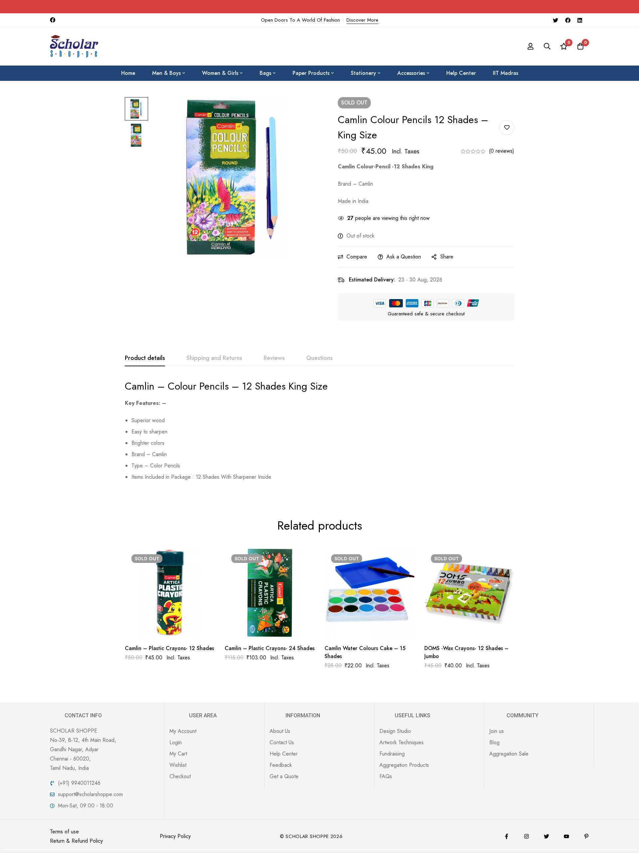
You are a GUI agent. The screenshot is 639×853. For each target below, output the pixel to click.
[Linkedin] (580, 20)
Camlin (139, 386)
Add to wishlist (506, 127)
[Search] (547, 46)
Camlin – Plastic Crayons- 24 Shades (270, 648)
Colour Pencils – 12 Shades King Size (248, 386)
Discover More (362, 20)
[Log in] (530, 46)
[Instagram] (526, 836)
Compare (356, 256)
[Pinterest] (586, 836)
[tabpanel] (319, 433)
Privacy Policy (175, 836)
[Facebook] (567, 20)
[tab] (145, 358)
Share (446, 256)
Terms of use (64, 831)
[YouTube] (566, 836)
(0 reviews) (501, 151)
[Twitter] (555, 20)
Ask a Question (403, 256)
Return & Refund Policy (76, 841)
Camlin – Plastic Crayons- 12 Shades (169, 648)
